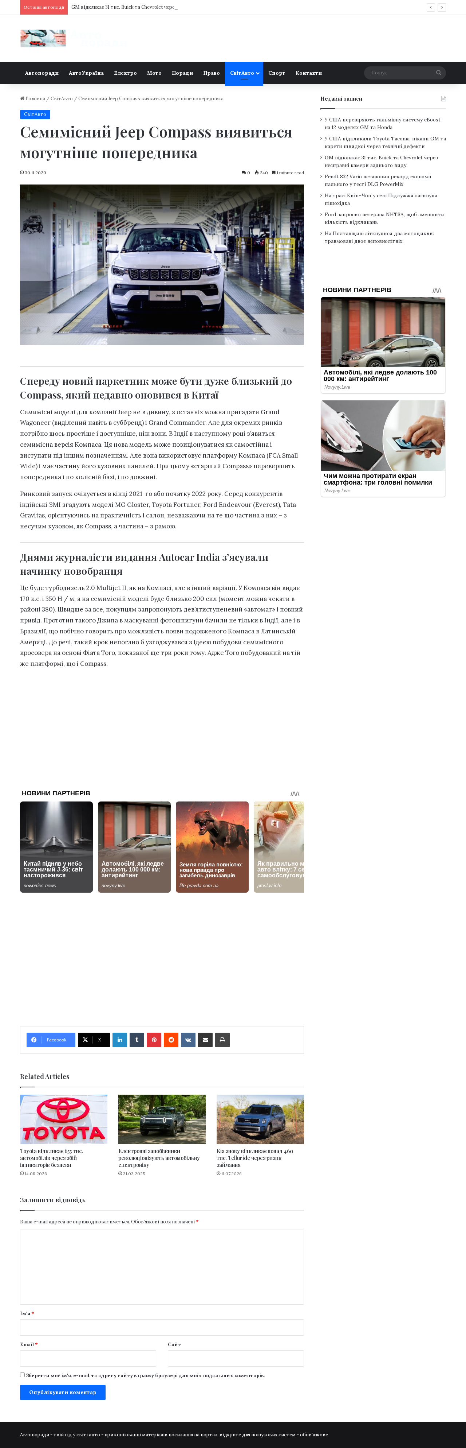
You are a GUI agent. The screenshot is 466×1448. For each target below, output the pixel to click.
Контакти (309, 73)
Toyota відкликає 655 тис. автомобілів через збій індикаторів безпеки (51, 1158)
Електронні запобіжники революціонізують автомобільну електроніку (159, 1158)
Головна (34, 99)
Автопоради (42, 73)
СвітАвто (242, 73)
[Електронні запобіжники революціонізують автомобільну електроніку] (162, 1119)
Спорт (276, 73)
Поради (182, 73)
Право (211, 73)
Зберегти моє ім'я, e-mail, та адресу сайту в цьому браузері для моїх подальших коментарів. (145, 1376)
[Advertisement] (162, 726)
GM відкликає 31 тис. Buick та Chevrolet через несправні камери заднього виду (163, 7)
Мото (154, 73)
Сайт (174, 1345)
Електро (125, 73)
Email (29, 1345)
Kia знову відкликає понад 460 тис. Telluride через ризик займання (255, 1158)
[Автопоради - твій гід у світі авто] (74, 38)
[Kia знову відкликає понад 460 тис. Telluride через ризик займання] (260, 1119)
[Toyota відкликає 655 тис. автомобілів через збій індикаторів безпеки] (63, 1119)
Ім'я (27, 1314)
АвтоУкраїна (86, 73)
